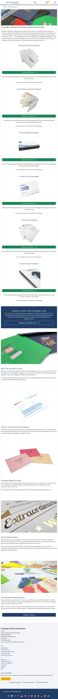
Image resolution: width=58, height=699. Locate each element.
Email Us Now (6, 679)
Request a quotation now (28, 323)
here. (43, 40)
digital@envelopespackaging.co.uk (42, 490)
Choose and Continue (28, 72)
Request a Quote (29, 615)
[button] (55, 2)
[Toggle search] (35, 2)
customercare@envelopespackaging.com (13, 642)
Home (4, 7)
